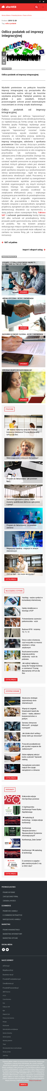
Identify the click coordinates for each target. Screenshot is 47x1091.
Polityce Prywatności (35, 1080)
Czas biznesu (7, 999)
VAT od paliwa (10, 242)
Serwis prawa (7, 1037)
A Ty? (4, 995)
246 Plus (5, 1055)
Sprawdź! (23, 292)
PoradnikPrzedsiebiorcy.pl (12, 979)
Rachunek (6, 1025)
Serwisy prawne (7, 1040)
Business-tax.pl (8, 975)
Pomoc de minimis (8, 1018)
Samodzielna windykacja (10, 1029)
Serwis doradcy (7, 1033)
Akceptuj (23, 1084)
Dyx (4, 1003)
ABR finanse (6, 992)
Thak (4, 1044)
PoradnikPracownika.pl (10, 988)
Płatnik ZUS (6, 1014)
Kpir (4, 1010)
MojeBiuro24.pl (8, 970)
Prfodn (5, 1022)
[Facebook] (4, 54)
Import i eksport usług (33, 249)
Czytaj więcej (11, 579)
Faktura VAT (6, 1007)
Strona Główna (6, 15)
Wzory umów (7, 1052)
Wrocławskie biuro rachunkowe (12, 1048)
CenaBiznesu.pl (8, 983)
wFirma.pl (6, 966)
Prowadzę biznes (16, 15)
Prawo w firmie (27, 15)
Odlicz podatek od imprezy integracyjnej (20, 74)
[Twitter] (4, 58)
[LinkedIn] (4, 62)
